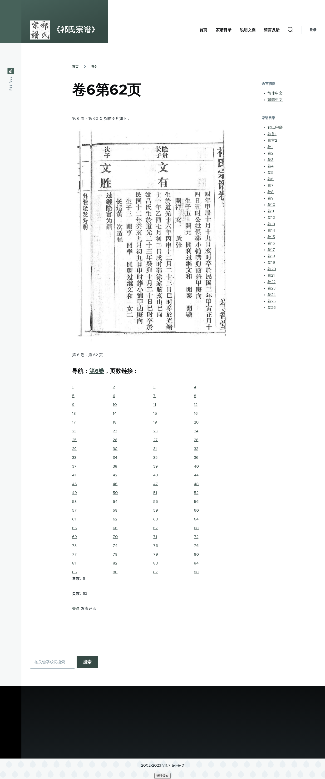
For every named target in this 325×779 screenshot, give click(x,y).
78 (115, 554)
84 (196, 563)
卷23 (271, 288)
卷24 (271, 295)
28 (196, 440)
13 (74, 413)
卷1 (270, 147)
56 (196, 502)
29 (74, 449)
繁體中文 (275, 100)
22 (115, 431)
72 (196, 537)
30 (115, 449)
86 (115, 572)
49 (74, 493)
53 (74, 502)
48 (196, 484)
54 (115, 502)
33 (74, 457)
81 (74, 563)
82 (115, 563)
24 (196, 431)
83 (155, 563)
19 (155, 422)
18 (115, 422)
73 (74, 546)
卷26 (271, 308)
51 (155, 493)
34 (115, 457)
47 (155, 484)
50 (115, 493)
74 (115, 546)
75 (155, 546)
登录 (313, 30)
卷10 (271, 205)
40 (196, 466)
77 (74, 554)
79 (155, 554)
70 (115, 537)
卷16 (271, 243)
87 (155, 572)
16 (196, 413)
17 (74, 422)
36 (196, 457)
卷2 (270, 153)
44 (196, 475)
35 (155, 457)
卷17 (271, 250)
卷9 (270, 198)
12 (195, 405)
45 (74, 484)
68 (196, 528)
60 (196, 510)
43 (155, 475)
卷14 (271, 230)
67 (155, 528)
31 (155, 449)
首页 (75, 66)
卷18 (271, 256)
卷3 (270, 160)
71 (155, 537)
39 (155, 466)
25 (74, 440)
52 (196, 493)
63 (155, 519)
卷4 (270, 166)
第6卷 (96, 371)
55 (155, 502)
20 (196, 422)
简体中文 (275, 93)
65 (74, 528)
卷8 (270, 192)
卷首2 (272, 140)
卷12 (271, 218)
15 (155, 413)
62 (115, 519)
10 (115, 405)
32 (196, 449)
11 (154, 405)
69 (74, 537)
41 (74, 475)
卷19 (271, 263)
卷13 (271, 224)
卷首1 (271, 134)
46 (115, 484)
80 (196, 554)
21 (74, 431)
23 (155, 431)
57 (74, 510)
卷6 (94, 66)
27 (155, 440)
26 (115, 440)
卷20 (271, 269)
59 (155, 510)
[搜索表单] (290, 30)
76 (196, 546)
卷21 (271, 275)
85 (74, 572)
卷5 (270, 173)
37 (74, 466)
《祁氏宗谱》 (76, 30)
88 (196, 572)
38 (115, 466)
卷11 (270, 211)
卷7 (270, 185)
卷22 (271, 282)
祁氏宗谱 (275, 128)
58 (115, 510)
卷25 (271, 301)
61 (74, 519)
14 (115, 413)
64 (196, 519)
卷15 (271, 237)
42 (115, 475)
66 (115, 528)
